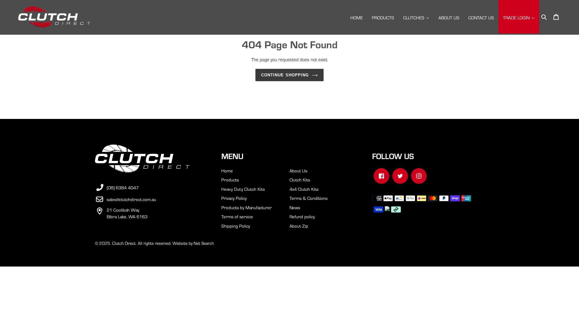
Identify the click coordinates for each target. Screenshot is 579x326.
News (295, 207)
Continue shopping (285, 75)
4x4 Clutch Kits (304, 189)
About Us (298, 171)
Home (227, 171)
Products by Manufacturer (246, 207)
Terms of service (237, 216)
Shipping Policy (235, 226)
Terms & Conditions (308, 198)
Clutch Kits (300, 180)
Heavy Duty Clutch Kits (243, 189)
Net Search (204, 243)
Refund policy (302, 216)
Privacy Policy (234, 198)
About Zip (299, 226)
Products (230, 180)
